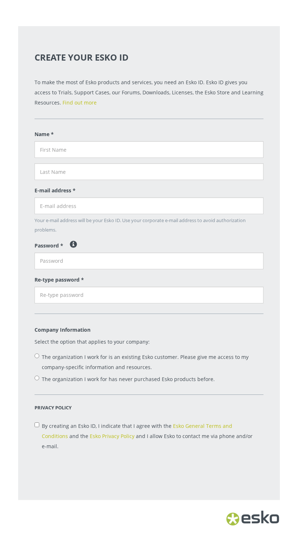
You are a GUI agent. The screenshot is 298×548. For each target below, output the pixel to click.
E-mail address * (55, 190)
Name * (44, 134)
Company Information (62, 329)
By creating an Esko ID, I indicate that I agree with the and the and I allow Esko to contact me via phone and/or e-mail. (147, 436)
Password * (49, 245)
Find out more (80, 102)
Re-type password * (59, 279)
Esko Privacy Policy (112, 436)
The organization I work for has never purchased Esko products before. (128, 379)
